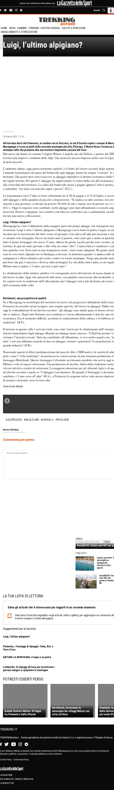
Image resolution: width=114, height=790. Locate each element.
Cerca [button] (107, 542)
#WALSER (62, 420)
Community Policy (21, 759)
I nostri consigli (50, 28)
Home (4, 28)
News (12, 28)
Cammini (22, 28)
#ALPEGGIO (14, 420)
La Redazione (6, 775)
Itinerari (34, 28)
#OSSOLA (47, 420)
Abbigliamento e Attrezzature (19, 31)
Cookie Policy (6, 759)
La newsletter (7, 783)
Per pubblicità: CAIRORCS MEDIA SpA (16, 779)
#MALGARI (31, 420)
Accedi (97, 10)
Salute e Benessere (74, 28)
